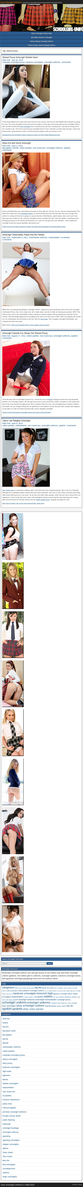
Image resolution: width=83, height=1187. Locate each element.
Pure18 (49, 399)
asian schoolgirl (22, 988)
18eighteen (8, 987)
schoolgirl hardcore (26, 1000)
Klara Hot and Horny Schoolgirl (16, 143)
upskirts (67, 148)
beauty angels (30, 988)
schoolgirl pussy (63, 1000)
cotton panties (26, 148)
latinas (5, 1079)
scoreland (54, 1003)
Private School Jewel (11, 1116)
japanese (6, 1075)
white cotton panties (33, 1009)
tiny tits (69, 1006)
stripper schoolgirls (10, 1144)
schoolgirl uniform (27, 213)
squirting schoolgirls (11, 1140)
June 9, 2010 (17, 423)
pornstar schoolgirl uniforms (14, 1112)
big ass (5, 1027)
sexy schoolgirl (72, 1003)
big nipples (7, 148)
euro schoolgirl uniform (50, 990)
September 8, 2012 (19, 237)
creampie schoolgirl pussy (13, 62)
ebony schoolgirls (10, 1059)
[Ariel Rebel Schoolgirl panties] (13, 952)
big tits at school (47, 988)
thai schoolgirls (8, 1164)
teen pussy (44, 319)
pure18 (15, 1000)
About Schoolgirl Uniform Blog (41, 33)
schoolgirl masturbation (46, 999)
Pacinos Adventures (11, 1100)
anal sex (6, 1019)
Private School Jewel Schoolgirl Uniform (41, 45)
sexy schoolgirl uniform (30, 1005)
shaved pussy (50, 1006)
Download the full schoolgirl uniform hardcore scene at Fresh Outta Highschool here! (31, 135)
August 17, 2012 (18, 336)
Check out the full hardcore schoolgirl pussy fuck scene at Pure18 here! (26, 412)
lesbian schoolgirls (10, 1083)
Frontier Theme (77, 1185)
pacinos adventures (65, 997)
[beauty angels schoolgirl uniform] (13, 706)
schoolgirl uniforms (52, 62)
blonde (15, 148)
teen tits (5, 1160)
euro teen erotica (61, 990)
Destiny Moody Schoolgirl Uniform (41, 41)
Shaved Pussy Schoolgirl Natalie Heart (20, 57)
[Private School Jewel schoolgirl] (13, 608)
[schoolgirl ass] (13, 853)
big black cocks (9, 1031)
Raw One (6, 60)
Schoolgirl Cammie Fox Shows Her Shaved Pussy (25, 333)
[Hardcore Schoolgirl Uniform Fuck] (13, 559)
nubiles (48, 996)
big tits (38, 987)
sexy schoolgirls (9, 1006)
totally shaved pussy (43, 500)
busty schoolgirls (58, 988)
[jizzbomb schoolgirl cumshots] (13, 755)
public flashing (8, 1120)
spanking (6, 1136)
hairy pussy (9, 994)
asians (5, 1023)
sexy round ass (62, 1003)
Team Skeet (7, 1152)
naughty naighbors (29, 997)
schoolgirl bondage (10, 1128)
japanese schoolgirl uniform (63, 994)
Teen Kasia (7, 1156)
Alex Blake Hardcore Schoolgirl (41, 37)
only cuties (56, 997)
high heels (6, 1071)
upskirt (6, 1008)
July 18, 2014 (17, 60)
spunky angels (61, 1006)
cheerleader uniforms (38, 237)
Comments (66, 62)
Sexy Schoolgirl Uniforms (11, 2)
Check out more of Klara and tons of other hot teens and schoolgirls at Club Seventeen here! (34, 226)
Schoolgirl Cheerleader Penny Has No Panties (23, 234)
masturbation (54, 237)
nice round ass (39, 148)
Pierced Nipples (9, 1108)
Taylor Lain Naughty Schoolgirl (16, 420)
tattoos (5, 1148)
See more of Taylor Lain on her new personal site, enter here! (23, 503)
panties (74, 997)
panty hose (7, 1104)
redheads (6, 1124)
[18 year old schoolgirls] (13, 804)
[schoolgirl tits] (13, 902)
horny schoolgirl (25, 126)
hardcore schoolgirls (34, 62)
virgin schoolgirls (9, 1177)
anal (16, 988)
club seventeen (11, 991)
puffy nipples (9, 999)
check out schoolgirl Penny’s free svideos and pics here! (30, 325)
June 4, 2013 (17, 146)
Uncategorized (8, 1168)
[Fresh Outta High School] (13, 657)
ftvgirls (68, 990)
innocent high (45, 993)
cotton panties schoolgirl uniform (31, 991)
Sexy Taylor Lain (8, 490)
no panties (65, 237)
